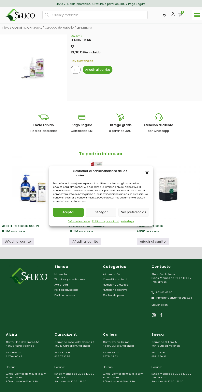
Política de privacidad (105, 221)
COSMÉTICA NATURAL (27, 28)
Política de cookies (79, 221)
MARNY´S (76, 36)
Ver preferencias (133, 212)
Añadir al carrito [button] (18, 241)
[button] (147, 173)
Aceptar (68, 212)
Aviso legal (127, 221)
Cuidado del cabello (59, 28)
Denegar (101, 212)
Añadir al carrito (97, 69)
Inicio (5, 28)
